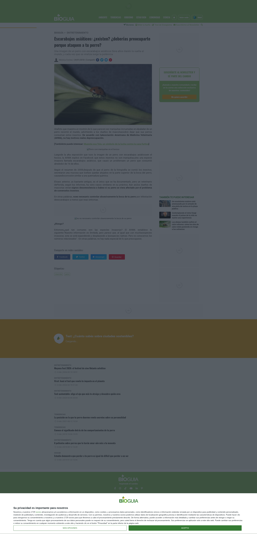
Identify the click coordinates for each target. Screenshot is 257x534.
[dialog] (128, 513)
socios (38, 512)
